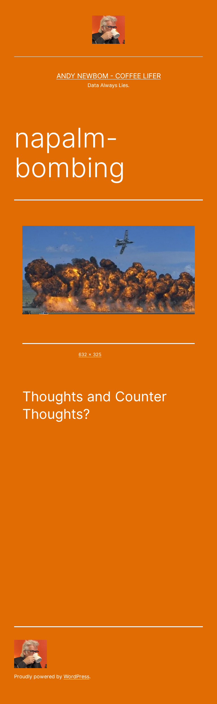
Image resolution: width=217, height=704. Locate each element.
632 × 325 (90, 354)
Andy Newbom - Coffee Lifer (109, 76)
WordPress (76, 676)
